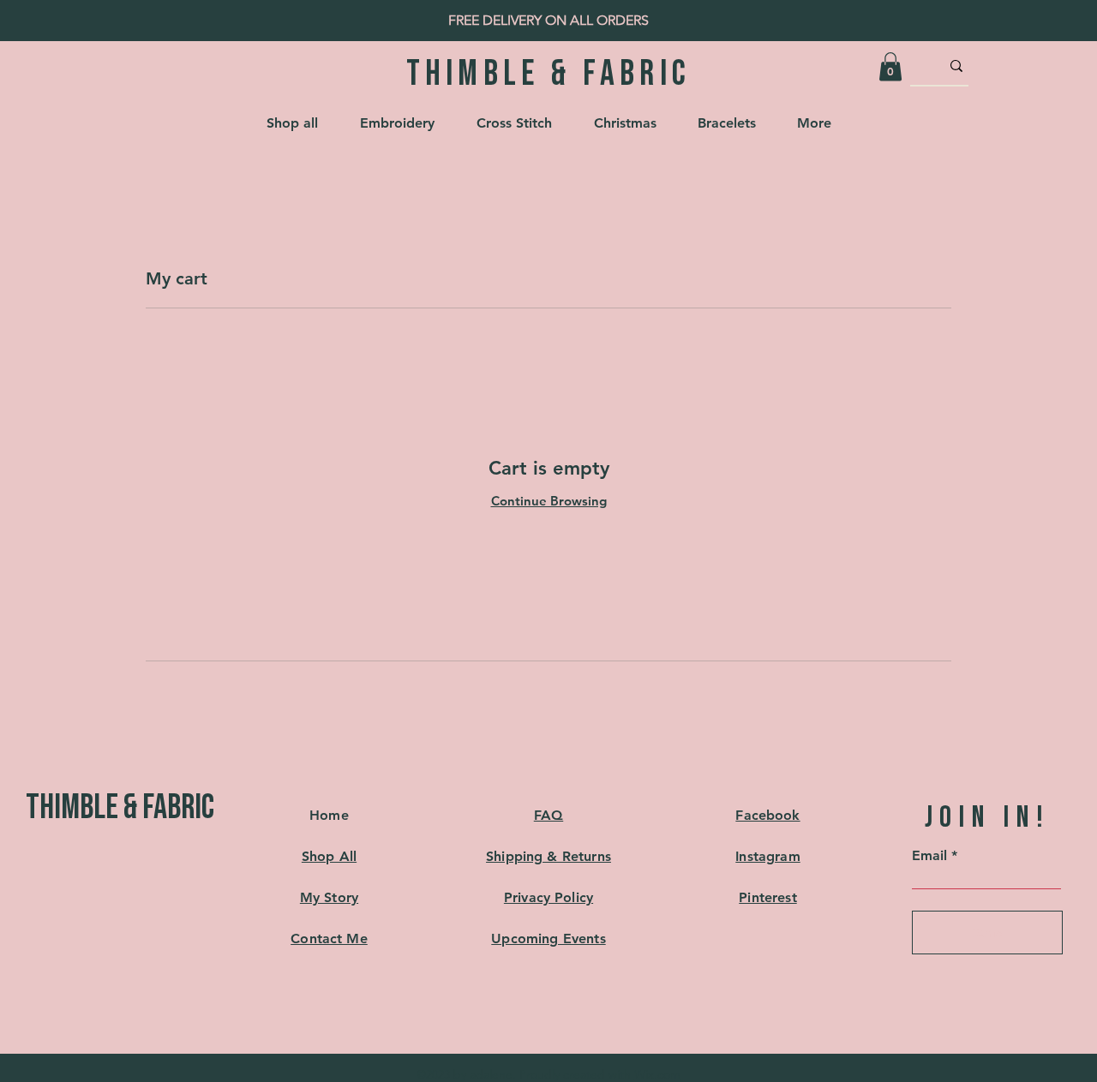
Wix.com (657, 1074)
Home (329, 815)
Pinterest (767, 897)
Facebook (767, 815)
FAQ (548, 815)
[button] (292, 115)
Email (929, 856)
